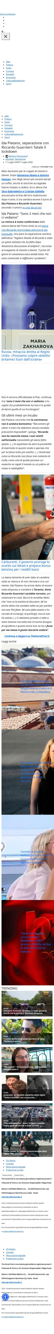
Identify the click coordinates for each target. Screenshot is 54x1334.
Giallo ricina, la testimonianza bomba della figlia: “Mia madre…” (25, 1152)
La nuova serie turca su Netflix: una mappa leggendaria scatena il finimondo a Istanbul (36, 686)
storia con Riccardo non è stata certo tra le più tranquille (25, 230)
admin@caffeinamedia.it (12, 1197)
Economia (10, 77)
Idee (8, 61)
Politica (9, 64)
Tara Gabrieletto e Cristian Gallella (23, 191)
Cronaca (10, 71)
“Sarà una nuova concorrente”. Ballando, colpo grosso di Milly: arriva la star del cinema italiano (36, 942)
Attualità (10, 74)
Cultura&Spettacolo (15, 80)
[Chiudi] (6, 36)
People (6, 1092)
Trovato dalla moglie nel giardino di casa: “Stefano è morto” (24, 1040)
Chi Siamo (10, 1160)
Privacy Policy (7, 1175)
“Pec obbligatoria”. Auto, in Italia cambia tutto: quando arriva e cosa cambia (24, 1124)
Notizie (6, 1008)
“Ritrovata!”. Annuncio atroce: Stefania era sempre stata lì (25, 1068)
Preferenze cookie (14, 1170)
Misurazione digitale (15, 1166)
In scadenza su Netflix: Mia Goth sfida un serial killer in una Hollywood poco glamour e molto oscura (36, 771)
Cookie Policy (18, 1175)
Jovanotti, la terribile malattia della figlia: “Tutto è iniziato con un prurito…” (24, 1096)
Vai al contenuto (7, 14)
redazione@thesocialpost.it (13, 1231)
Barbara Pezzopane (18, 156)
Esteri (8, 68)
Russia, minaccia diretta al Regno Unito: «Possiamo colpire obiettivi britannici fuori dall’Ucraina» (26, 355)
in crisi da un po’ (32, 207)
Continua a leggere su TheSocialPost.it (27, 636)
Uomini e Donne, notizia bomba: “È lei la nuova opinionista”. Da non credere (36, 857)
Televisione (20, 159)
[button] (5, 1297)
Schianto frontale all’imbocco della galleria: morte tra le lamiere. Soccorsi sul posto (25, 1012)
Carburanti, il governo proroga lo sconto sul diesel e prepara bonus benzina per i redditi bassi (26, 565)
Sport (8, 83)
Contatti (10, 1163)
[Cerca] (2, 31)
